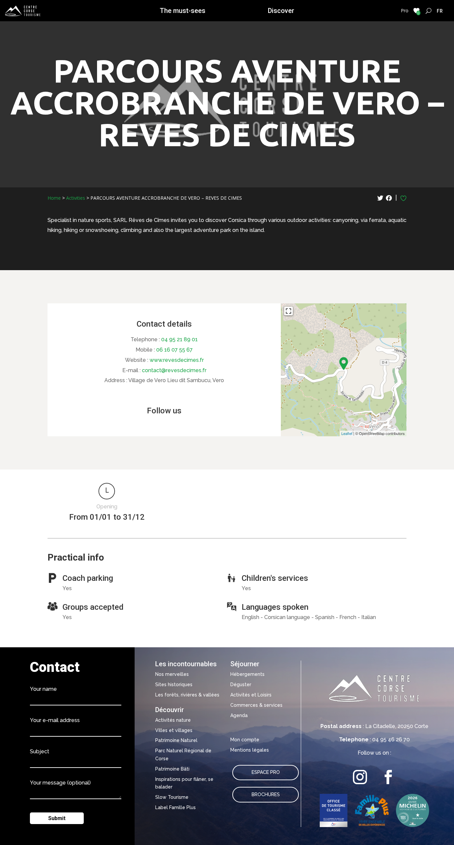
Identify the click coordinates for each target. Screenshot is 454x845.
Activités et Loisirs (251, 694)
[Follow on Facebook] (388, 777)
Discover (281, 11)
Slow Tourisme (171, 797)
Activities (75, 198)
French (440, 10)
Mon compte (244, 739)
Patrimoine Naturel (176, 740)
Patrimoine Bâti (172, 769)
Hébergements (247, 674)
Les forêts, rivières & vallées (187, 694)
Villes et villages (173, 730)
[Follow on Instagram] (360, 777)
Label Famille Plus (175, 807)
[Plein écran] (288, 311)
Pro (404, 10)
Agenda (239, 715)
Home (54, 198)
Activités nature (173, 720)
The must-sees (182, 11)
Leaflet (346, 433)
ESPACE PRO (266, 772)
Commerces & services (256, 705)
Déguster (240, 684)
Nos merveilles (172, 674)
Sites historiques (173, 684)
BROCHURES (266, 794)
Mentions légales (249, 750)
